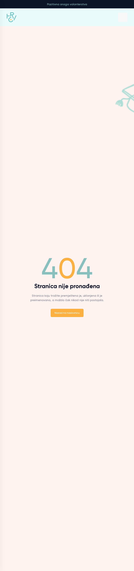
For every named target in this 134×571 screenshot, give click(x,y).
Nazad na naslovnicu (67, 312)
